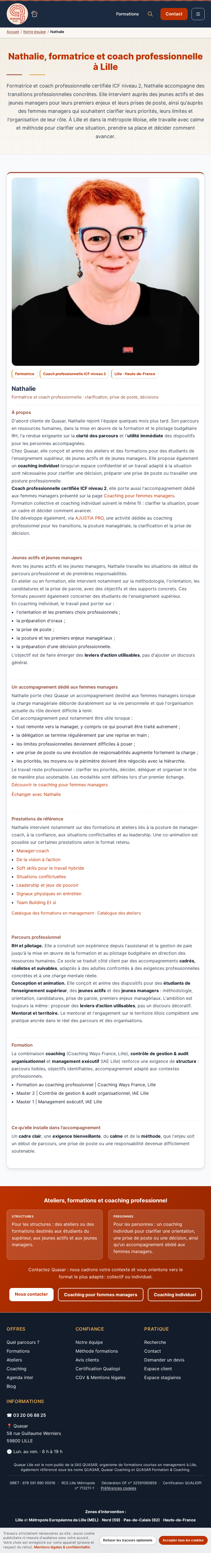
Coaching (16, 1368)
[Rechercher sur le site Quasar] (150, 14)
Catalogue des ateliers (119, 913)
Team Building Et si (36, 902)
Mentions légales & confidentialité (62, 1547)
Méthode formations (97, 1351)
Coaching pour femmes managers (139, 495)
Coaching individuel (175, 1294)
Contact (174, 14)
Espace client (158, 1368)
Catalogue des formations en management (53, 913)
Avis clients (87, 1360)
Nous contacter (31, 1294)
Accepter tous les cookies (183, 1540)
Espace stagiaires (162, 1377)
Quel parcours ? (23, 1342)
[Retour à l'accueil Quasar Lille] (22, 14)
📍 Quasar (17, 1426)
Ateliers (14, 1360)
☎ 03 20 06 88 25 (26, 1415)
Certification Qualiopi (98, 1368)
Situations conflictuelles (41, 876)
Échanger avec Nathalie (36, 794)
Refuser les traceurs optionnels (127, 1540)
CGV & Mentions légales (101, 1377)
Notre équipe (34, 31)
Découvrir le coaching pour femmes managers (60, 784)
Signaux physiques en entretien (48, 893)
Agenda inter (20, 1377)
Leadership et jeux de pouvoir (47, 885)
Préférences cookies (118, 1488)
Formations (127, 14)
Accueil (13, 31)
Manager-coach (32, 850)
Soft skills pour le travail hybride (50, 868)
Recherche (155, 1342)
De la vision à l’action (38, 859)
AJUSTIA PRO (89, 518)
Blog (11, 1386)
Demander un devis (164, 1360)
